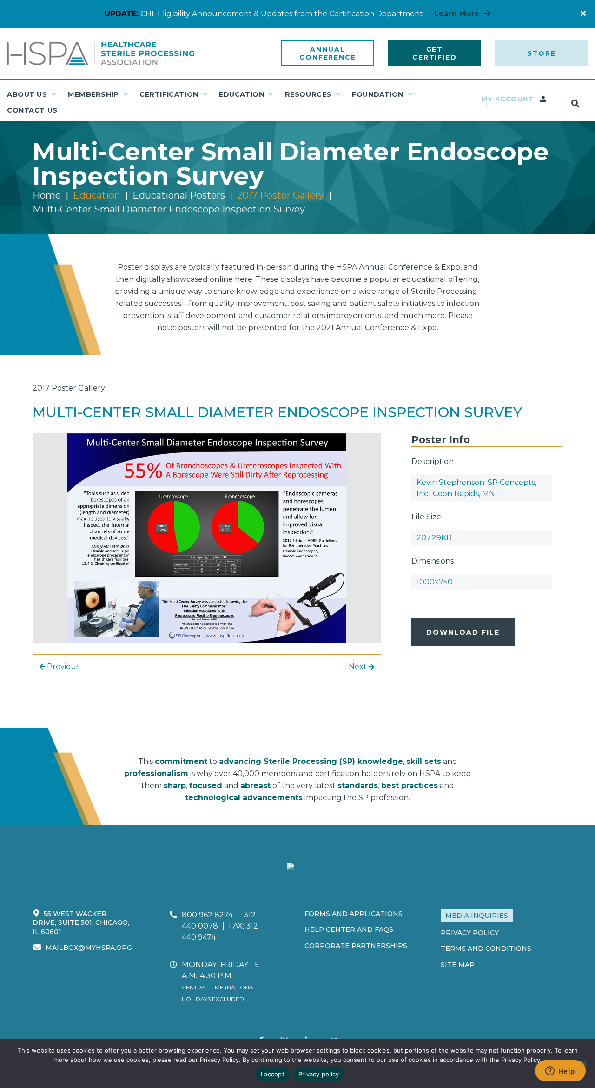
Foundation (377, 94)
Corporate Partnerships (355, 946)
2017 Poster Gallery (280, 195)
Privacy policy (318, 1074)
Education (241, 94)
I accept (272, 1074)
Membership (93, 94)
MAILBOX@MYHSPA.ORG (89, 947)
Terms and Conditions (486, 948)
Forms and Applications (353, 913)
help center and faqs (348, 929)
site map (458, 965)
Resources (308, 94)
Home (47, 195)
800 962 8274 (207, 914)
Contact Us (32, 110)
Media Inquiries (476, 915)
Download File (462, 632)
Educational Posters (178, 195)
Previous (62, 666)
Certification (168, 94)
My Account (508, 99)
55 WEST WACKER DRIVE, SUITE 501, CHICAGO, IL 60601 (81, 922)
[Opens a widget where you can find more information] (560, 1071)
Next (359, 666)
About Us (27, 94)
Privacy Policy (470, 933)
